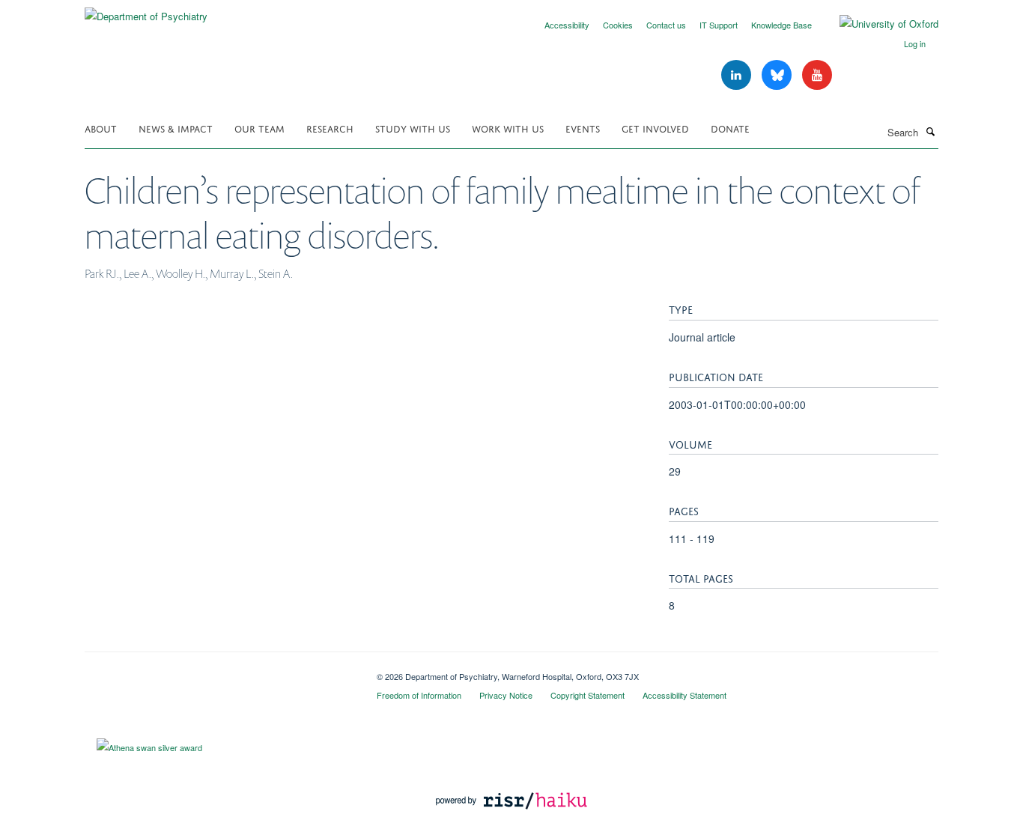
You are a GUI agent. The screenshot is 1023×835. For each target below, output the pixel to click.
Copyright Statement (587, 695)
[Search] (930, 131)
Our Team (259, 128)
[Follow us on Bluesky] (778, 75)
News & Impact (176, 128)
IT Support (718, 25)
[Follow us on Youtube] (817, 75)
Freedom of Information (419, 695)
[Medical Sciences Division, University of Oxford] (219, 671)
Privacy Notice (505, 695)
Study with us (412, 128)
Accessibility (566, 25)
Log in (915, 43)
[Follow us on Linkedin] (737, 75)
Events (582, 128)
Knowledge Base (781, 25)
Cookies (618, 25)
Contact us (666, 25)
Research (329, 128)
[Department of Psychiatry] (146, 11)
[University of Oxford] (877, 24)
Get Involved (655, 128)
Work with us (508, 128)
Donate (730, 128)
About (101, 128)
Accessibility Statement (684, 695)
